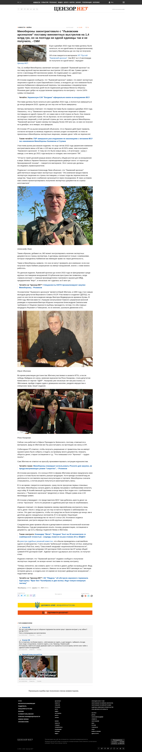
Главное (57, 725)
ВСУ (44, 588)
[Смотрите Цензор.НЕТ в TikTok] (111, 748)
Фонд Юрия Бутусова (25, 708)
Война (29, 27)
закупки (36, 588)
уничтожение (95, 721)
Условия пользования (26, 714)
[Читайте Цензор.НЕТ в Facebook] (99, 748)
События (44, 2)
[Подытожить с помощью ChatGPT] (82, 595)
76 (88, 27)
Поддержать (22, 706)
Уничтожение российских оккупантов (102, 703)
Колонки (96, 2)
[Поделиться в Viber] (31, 595)
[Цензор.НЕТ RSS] (37, 9)
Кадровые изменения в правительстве (102, 707)
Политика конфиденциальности (29, 716)
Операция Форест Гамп (98, 701)
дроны (93, 714)
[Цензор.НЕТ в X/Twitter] (21, 9)
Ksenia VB (26, 627)
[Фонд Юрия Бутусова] (55, 605)
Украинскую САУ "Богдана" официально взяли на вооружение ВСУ (59, 97)
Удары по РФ (95, 733)
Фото (56, 709)
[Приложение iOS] (34, 9)
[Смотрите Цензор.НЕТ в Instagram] (114, 748)
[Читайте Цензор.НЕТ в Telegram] (105, 748)
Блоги (66, 2)
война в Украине (96, 731)
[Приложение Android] (31, 9)
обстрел (94, 712)
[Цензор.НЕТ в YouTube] (28, 9)
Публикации (87, 2)
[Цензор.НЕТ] (71, 9)
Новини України (23, 719)
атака (93, 729)
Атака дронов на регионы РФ (100, 709)
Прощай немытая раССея (32, 654)
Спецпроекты (58, 727)
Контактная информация (26, 703)
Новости (36, 2)
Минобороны (24, 588)
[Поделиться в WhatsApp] (28, 595)
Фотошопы (58, 713)
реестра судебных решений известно (36, 541)
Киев (93, 723)
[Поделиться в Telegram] (25, 595)
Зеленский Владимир (97, 716)
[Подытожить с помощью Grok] (91, 595)
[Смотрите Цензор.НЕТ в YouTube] (108, 748)
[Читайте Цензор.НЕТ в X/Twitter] (102, 748)
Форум (72, 2)
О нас (20, 701)
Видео (60, 2)
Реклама (21, 711)
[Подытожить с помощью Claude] (85, 595)
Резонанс (53, 2)
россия (94, 725)
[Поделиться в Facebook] (18, 595)
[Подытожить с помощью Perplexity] (88, 595)
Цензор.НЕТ (22, 63)
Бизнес (78, 2)
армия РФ (94, 719)
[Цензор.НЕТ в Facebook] (18, 9)
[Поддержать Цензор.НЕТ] (55, 612)
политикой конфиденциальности (79, 739)
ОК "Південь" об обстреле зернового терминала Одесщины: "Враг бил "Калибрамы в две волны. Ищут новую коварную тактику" (53, 580)
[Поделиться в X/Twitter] (21, 595)
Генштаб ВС (95, 727)
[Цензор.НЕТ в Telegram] (25, 9)
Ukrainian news (23, 721)
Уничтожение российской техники (101, 705)
